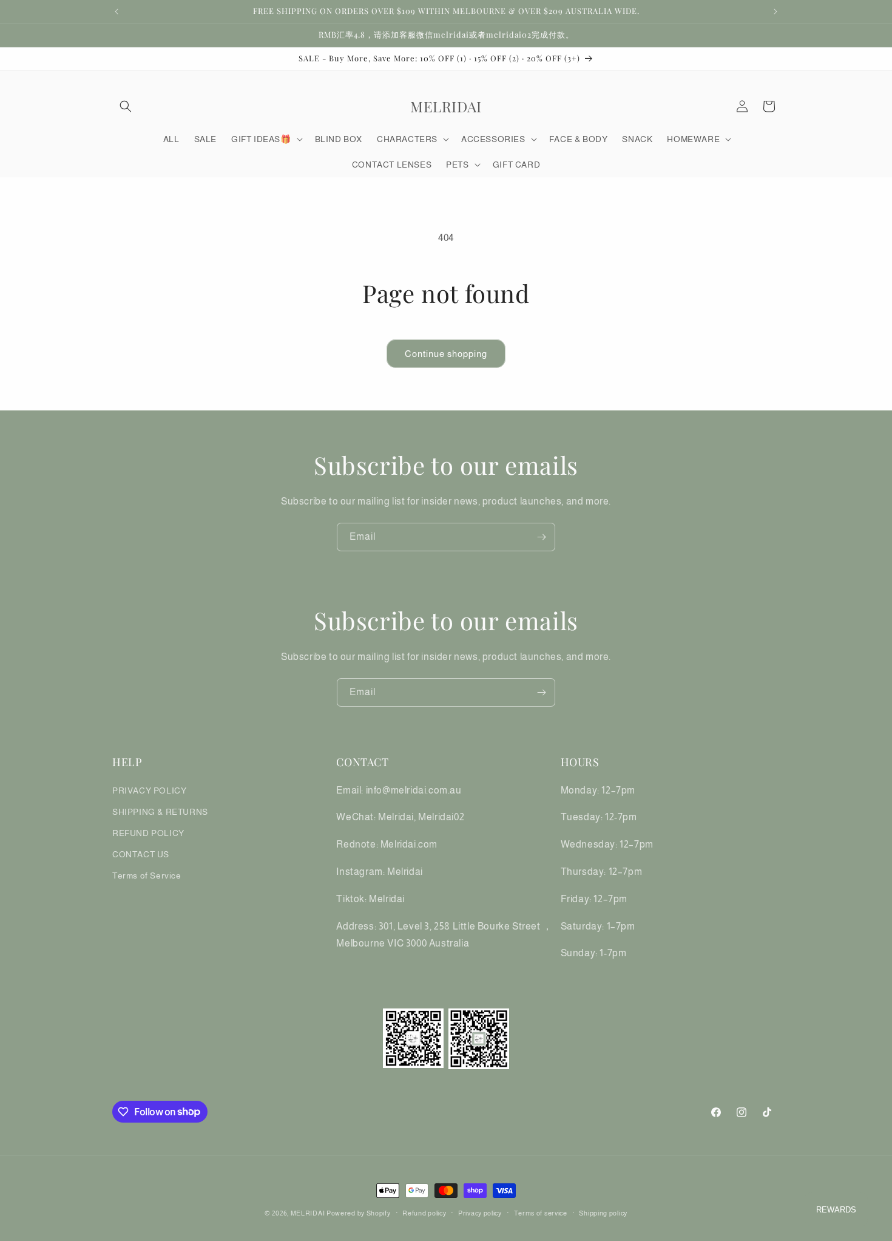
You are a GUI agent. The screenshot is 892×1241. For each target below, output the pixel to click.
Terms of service (540, 1212)
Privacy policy (480, 1212)
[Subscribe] (541, 537)
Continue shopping (446, 353)
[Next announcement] (775, 11)
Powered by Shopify (358, 1213)
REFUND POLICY (148, 832)
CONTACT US (140, 854)
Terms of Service (146, 875)
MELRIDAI (308, 1213)
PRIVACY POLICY (149, 790)
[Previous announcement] (116, 11)
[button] (125, 106)
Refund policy (424, 1212)
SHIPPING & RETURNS (160, 811)
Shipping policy (603, 1212)
